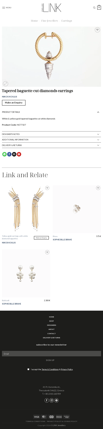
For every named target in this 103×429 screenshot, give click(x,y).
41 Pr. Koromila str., (51, 387)
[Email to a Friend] (14, 154)
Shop (51, 321)
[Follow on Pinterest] (56, 400)
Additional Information (15, 140)
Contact (51, 334)
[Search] (94, 7)
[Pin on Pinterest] (19, 154)
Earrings (66, 20)
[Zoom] (5, 83)
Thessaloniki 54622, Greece (51, 390)
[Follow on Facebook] (47, 400)
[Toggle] (98, 112)
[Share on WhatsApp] (4, 154)
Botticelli (5, 300)
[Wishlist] (97, 29)
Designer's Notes (11, 134)
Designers (51, 325)
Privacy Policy (67, 369)
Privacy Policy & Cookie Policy (62, 421)
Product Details (11, 112)
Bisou (55, 236)
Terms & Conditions (50, 369)
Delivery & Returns (12, 145)
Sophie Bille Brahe (62, 239)
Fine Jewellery (49, 20)
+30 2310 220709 (52, 393)
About (52, 329)
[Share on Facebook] (9, 154)
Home (34, 20)
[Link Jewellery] (51, 7)
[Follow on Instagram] (51, 400)
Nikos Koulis (9, 96)
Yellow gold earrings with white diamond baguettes (15, 237)
